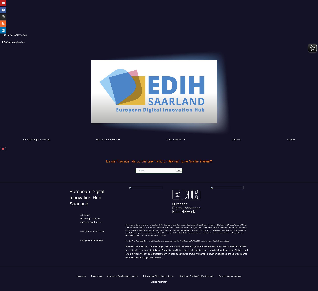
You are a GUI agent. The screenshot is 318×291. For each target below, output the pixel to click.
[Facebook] (3, 10)
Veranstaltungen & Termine (36, 139)
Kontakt (291, 139)
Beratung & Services (106, 139)
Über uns (236, 139)
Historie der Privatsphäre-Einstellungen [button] (196, 276)
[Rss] (3, 23)
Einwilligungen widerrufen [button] (230, 276)
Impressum (81, 276)
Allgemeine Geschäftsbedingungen (122, 276)
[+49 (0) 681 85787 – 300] (1, 34)
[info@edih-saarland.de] (1, 42)
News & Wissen (174, 139)
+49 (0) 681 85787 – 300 (14, 35)
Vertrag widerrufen (159, 282)
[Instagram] (3, 17)
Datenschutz (96, 276)
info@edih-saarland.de (13, 42)
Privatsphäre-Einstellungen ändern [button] (158, 276)
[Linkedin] (3, 30)
